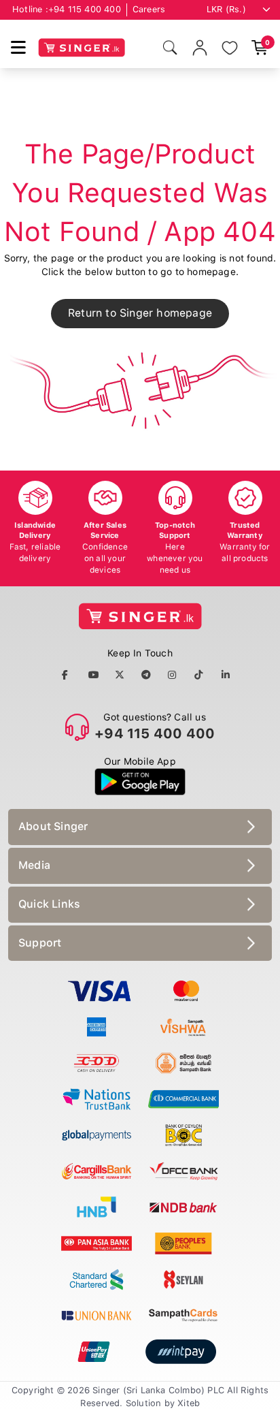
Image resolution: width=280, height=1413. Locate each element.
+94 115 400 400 (84, 9)
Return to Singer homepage (140, 312)
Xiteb (188, 1403)
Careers (149, 9)
